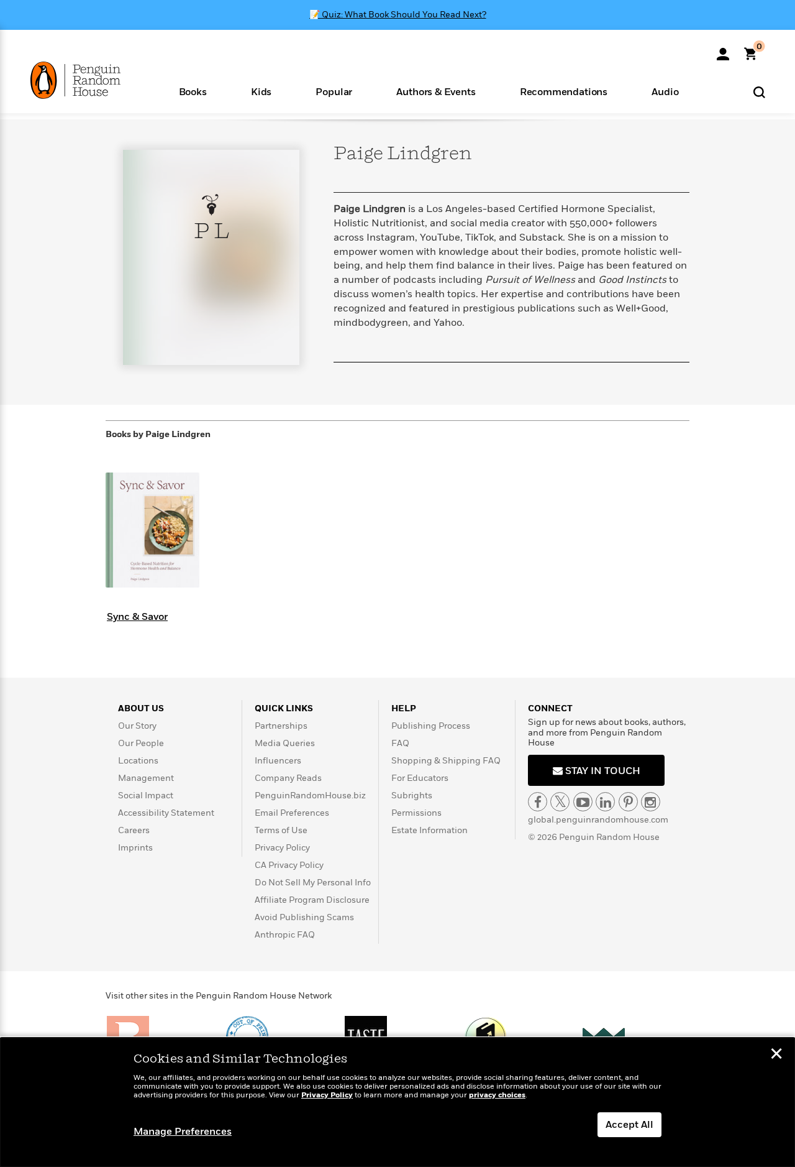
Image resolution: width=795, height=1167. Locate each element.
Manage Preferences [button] (183, 1131)
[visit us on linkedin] (605, 801)
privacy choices (497, 1095)
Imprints (135, 848)
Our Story (137, 726)
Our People (141, 743)
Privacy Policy (282, 848)
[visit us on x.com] (560, 801)
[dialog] (397, 1102)
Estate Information (429, 830)
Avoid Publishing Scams (304, 917)
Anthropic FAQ (285, 935)
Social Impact (145, 795)
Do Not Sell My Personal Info (313, 882)
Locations (138, 761)
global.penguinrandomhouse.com (598, 820)
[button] (193, 91)
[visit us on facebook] (537, 801)
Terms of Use (281, 830)
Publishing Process (430, 726)
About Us (141, 708)
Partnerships (281, 726)
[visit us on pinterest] (628, 801)
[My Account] (723, 50)
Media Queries (285, 743)
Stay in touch (601, 771)
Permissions (416, 813)
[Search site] (759, 92)
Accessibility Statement (166, 813)
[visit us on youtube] (583, 801)
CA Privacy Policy (289, 865)
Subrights (411, 795)
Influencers (278, 761)
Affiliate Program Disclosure (312, 900)
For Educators (419, 778)
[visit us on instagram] (650, 801)
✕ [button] (776, 1055)
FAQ (400, 743)
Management (146, 778)
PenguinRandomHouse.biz (310, 795)
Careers (134, 830)
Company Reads (288, 778)
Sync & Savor (137, 617)
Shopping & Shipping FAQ (446, 761)
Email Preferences (292, 813)
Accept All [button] (629, 1125)
